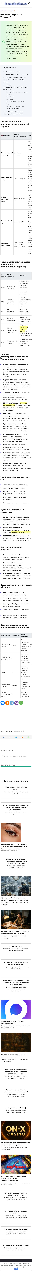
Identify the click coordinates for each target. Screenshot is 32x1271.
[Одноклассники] (7, 703)
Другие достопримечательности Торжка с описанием (15, 87)
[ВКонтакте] (2, 703)
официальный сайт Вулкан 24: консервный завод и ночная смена (14, 899)
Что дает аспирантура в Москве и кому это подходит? (16, 963)
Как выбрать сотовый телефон (16, 1108)
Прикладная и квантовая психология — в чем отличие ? (16, 1091)
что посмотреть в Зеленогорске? (16, 1245)
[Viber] (16, 703)
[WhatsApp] (21, 703)
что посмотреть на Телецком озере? (16, 1212)
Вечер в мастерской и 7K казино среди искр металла (13, 1056)
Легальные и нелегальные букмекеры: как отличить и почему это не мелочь (16, 861)
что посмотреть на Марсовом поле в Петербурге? (16, 1194)
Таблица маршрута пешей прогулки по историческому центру (14, 79)
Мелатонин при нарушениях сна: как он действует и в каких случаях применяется (16, 807)
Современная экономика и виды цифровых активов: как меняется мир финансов (16, 982)
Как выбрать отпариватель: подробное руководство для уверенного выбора (16, 1072)
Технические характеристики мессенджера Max (12, 1022)
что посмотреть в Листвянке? (16, 1229)
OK (16, 1269)
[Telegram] (12, 703)
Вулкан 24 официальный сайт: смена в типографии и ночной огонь (15, 932)
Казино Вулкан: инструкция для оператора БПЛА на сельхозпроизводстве (13, 1178)
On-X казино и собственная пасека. (16, 788)
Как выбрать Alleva (16, 946)
